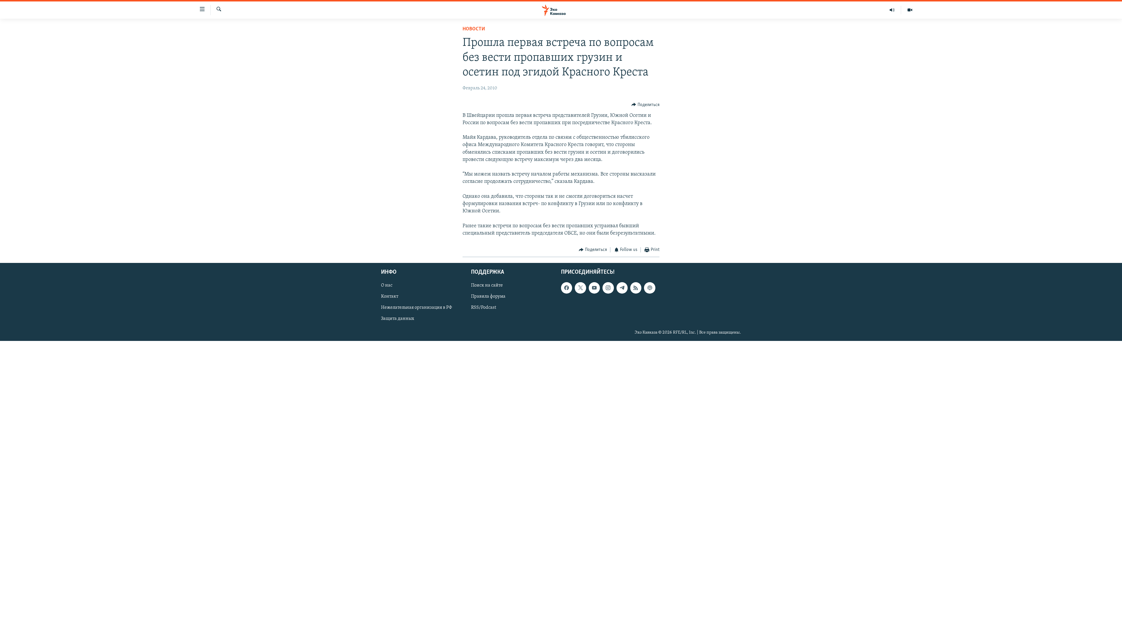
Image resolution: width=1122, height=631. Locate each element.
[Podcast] (649, 288)
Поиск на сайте (487, 285)
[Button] (645, 105)
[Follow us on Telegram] (622, 288)
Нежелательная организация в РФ (416, 308)
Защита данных (397, 319)
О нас (386, 285)
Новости (474, 29)
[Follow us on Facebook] (566, 288)
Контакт (389, 296)
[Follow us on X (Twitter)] (580, 288)
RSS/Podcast (483, 308)
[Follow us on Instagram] (608, 288)
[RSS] (635, 288)
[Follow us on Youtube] (594, 288)
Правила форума (488, 296)
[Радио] (892, 10)
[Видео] (910, 10)
